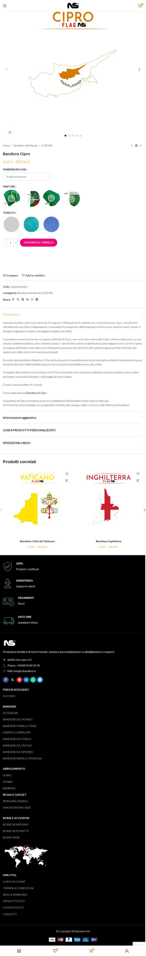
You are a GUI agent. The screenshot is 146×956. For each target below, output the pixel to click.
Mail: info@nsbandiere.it (21, 671)
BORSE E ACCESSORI (16, 818)
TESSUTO (9, 212)
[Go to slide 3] (73, 136)
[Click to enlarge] (10, 132)
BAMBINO (9, 788)
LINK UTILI (9, 875)
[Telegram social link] (36, 299)
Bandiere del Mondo (26, 145)
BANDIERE (9, 706)
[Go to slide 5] (81, 136)
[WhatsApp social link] (32, 299)
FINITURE (9, 186)
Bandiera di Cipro (37, 392)
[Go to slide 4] (77, 136)
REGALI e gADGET (14, 794)
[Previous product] (131, 145)
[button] (6, 69)
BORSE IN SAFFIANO (16, 824)
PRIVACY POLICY (14, 901)
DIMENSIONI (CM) (14, 169)
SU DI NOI (9, 696)
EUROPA (47, 145)
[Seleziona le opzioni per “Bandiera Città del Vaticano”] (66, 480)
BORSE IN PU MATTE (16, 831)
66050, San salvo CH (19, 659)
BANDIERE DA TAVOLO (17, 745)
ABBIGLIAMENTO (14, 768)
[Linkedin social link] (27, 299)
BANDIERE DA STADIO (17, 739)
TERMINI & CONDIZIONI (18, 888)
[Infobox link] (73, 566)
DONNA (8, 781)
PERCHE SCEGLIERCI (16, 689)
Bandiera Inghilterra (108, 541)
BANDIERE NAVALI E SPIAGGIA (22, 758)
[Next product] (141, 145)
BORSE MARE (11, 837)
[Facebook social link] (13, 299)
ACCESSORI (10, 713)
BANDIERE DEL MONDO (18, 719)
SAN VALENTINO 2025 (17, 807)
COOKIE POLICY (13, 907)
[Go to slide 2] (69, 136)
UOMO (7, 775)
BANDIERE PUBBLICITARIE (19, 725)
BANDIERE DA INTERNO (18, 751)
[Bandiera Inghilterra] (108, 503)
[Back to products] (136, 145)
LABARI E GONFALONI (17, 732)
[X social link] (17, 299)
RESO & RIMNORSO (15, 894)
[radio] (11, 198)
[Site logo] (73, 5)
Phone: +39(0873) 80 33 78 (23, 665)
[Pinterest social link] (22, 299)
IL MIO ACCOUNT (14, 881)
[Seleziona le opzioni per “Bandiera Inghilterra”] (138, 480)
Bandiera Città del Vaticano (37, 541)
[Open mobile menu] (5, 5)
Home (6, 145)
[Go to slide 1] (65, 136)
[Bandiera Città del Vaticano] (37, 503)
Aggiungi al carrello (38, 242)
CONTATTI (10, 914)
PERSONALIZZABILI (15, 801)
